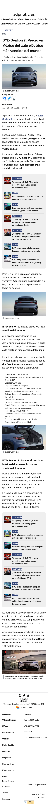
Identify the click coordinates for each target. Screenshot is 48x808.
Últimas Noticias (9, 19)
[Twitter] (9, 98)
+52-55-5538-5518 (31, 720)
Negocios (6, 758)
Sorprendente (8, 764)
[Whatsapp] (14, 98)
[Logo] (24, 14)
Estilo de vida (8, 745)
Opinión (41, 19)
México (21, 19)
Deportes (6, 751)
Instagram (6, 799)
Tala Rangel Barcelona (27, 24)
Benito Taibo (7, 24)
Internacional (30, 19)
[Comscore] (24, 707)
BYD (4, 34)
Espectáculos (8, 770)
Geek (4, 777)
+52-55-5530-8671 (31, 726)
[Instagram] (28, 695)
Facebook (6, 786)
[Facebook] (4, 98)
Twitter (5, 793)
